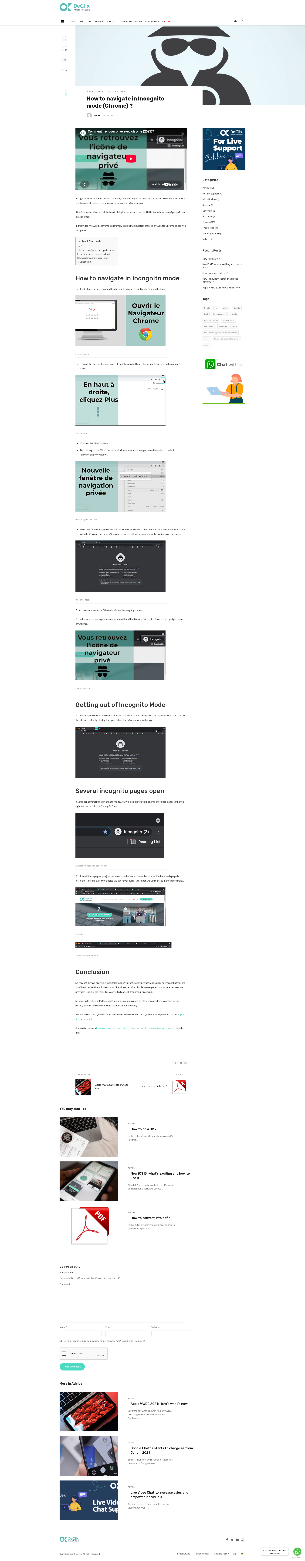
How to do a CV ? (143, 1129)
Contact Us (126, 21)
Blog (81, 21)
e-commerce (228, 320)
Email (108, 1327)
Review (206, 205)
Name (63, 1327)
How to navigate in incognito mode (97, 250)
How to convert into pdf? (154, 1086)
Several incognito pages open (94, 258)
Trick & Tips (112, 91)
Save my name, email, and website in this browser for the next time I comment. (104, 1341)
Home (73, 21)
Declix (138, 21)
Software (208, 211)
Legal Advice (183, 1553)
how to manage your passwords (156, 1027)
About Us (111, 21)
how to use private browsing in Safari (116, 1027)
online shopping (211, 320)
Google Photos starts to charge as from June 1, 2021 (162, 1450)
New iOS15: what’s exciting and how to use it (160, 1176)
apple (234, 326)
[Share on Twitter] (65, 50)
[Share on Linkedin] (65, 70)
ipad (206, 314)
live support (209, 326)
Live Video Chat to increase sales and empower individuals (159, 1495)
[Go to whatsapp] (297, 1552)
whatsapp (223, 326)
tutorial (234, 314)
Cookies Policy (221, 1553)
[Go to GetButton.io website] (297, 1558)
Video (123, 91)
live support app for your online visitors (220, 332)
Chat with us (152, 21)
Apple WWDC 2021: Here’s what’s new (111, 1087)
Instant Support (211, 193)
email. (89, 1018)
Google (237, 308)
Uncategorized (210, 233)
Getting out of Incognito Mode (95, 254)
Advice (90, 91)
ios (216, 308)
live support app (219, 314)
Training (100, 91)
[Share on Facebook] (65, 40)
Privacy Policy (202, 1553)
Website (155, 1327)
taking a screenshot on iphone (227, 339)
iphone (226, 308)
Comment (65, 1284)
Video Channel (95, 21)
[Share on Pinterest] (65, 60)
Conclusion (85, 261)
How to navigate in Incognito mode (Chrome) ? (220, 280)
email (206, 345)
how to (207, 308)
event (206, 339)
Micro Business (210, 199)
